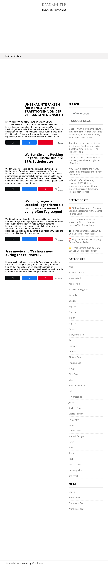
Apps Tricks (74, 283)
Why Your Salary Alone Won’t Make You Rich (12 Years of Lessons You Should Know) (83, 222)
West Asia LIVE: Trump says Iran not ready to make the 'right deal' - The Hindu (85, 160)
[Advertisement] (54, 32)
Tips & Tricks (75, 464)
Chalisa (72, 312)
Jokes (71, 402)
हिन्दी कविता (73, 475)
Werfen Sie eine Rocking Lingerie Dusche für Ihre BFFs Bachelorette (44, 158)
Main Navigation (13, 56)
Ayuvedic (73, 295)
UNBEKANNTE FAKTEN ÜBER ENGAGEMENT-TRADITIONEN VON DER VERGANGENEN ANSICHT (44, 109)
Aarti (71, 266)
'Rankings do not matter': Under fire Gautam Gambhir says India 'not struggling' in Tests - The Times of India (84, 147)
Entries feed (74, 497)
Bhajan (72, 300)
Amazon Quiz (75, 278)
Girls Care (73, 374)
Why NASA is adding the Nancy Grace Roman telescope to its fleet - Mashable (85, 171)
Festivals (73, 346)
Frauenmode (75, 362)
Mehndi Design (76, 436)
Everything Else (76, 334)
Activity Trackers (77, 272)
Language (74, 419)
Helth (71, 391)
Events (72, 329)
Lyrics (71, 425)
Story (71, 453)
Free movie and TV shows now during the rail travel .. (29, 253)
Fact (71, 340)
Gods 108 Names (77, 385)
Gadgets (73, 368)
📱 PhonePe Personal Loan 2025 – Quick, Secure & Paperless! (86, 232)
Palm (71, 447)
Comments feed (76, 503)
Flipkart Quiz (75, 357)
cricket (72, 317)
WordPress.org (76, 508)
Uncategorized (76, 470)
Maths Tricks (75, 430)
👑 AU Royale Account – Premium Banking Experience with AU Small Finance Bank (85, 211)
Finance (72, 351)
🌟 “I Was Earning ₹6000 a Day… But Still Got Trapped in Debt (84, 249)
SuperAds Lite (12, 563)
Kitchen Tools (75, 408)
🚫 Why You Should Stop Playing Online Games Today (85, 241)
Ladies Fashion (76, 413)
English (72, 323)
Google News (81, 121)
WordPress (37, 563)
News (71, 441)
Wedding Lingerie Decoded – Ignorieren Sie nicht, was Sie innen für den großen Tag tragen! (44, 206)
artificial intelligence (78, 289)
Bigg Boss (74, 306)
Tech (71, 458)
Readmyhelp (54, 4)
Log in (72, 492)
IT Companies (75, 396)
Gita (71, 379)
